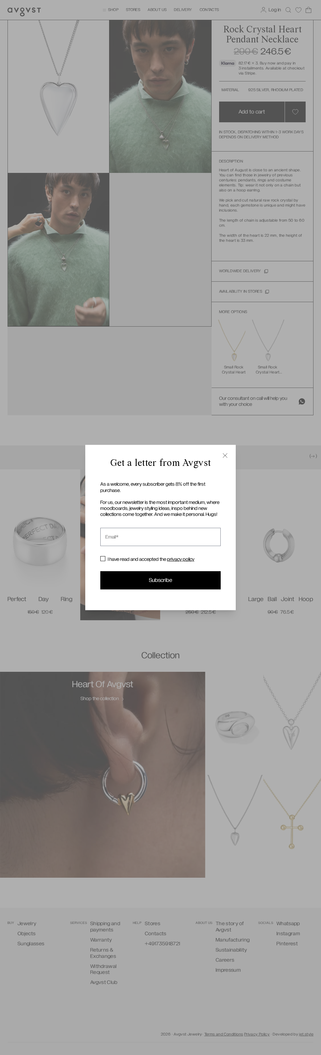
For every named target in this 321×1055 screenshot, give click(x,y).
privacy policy (180, 559)
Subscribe (160, 580)
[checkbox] (102, 558)
